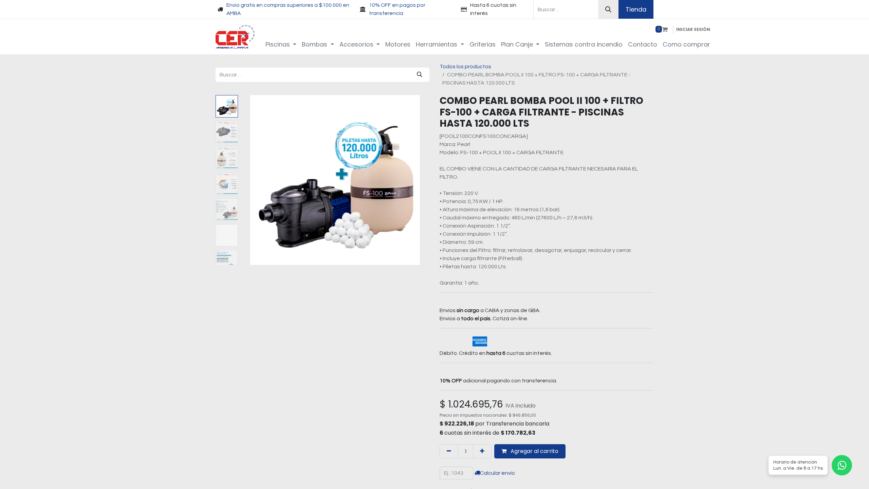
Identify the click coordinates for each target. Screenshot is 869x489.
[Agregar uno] (482, 451)
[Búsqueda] (608, 9)
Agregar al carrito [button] (533, 451)
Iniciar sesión (693, 29)
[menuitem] (281, 44)
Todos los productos (465, 66)
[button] (255, 180)
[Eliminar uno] (449, 451)
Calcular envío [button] (497, 473)
